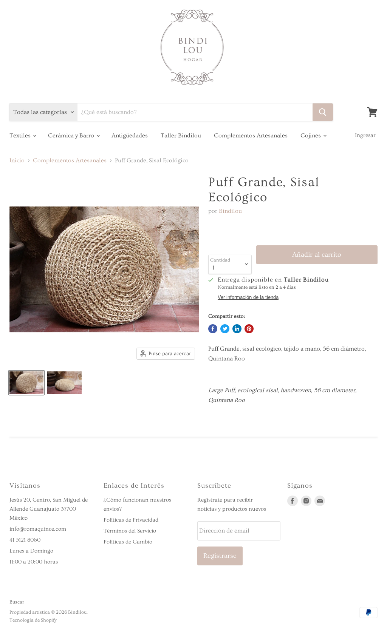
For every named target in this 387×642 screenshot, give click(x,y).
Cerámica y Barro (72, 135)
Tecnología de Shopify (33, 620)
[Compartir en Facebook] (212, 328)
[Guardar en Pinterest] (249, 328)
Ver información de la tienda (248, 297)
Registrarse (220, 556)
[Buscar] (323, 112)
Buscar (16, 602)
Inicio (17, 160)
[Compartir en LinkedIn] (236, 328)
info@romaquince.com (37, 529)
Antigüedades (129, 135)
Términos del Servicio (130, 531)
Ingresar (365, 135)
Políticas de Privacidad (131, 520)
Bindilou (230, 211)
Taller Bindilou (181, 135)
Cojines (311, 135)
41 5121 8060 (24, 540)
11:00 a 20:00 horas (33, 562)
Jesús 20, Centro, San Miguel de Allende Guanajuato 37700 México (48, 509)
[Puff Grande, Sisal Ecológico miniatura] (26, 383)
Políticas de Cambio (128, 542)
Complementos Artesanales (251, 135)
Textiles (20, 135)
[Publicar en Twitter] (224, 328)
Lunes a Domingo (31, 551)
